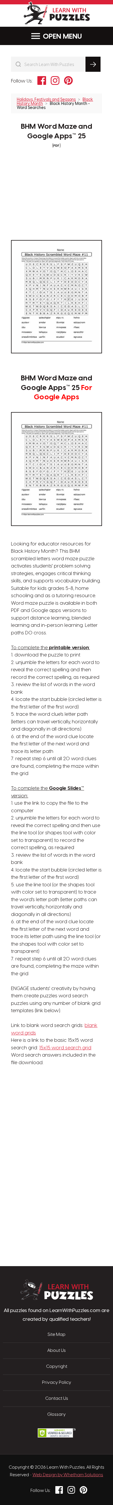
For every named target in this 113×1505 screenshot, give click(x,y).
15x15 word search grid (65, 1048)
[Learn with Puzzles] (56, 1298)
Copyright (56, 1366)
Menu (72, 36)
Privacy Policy (56, 1382)
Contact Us (56, 1398)
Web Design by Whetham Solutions (67, 1475)
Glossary (56, 1414)
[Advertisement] (56, 1094)
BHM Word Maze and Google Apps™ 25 (56, 131)
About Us (56, 1350)
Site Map (56, 1334)
